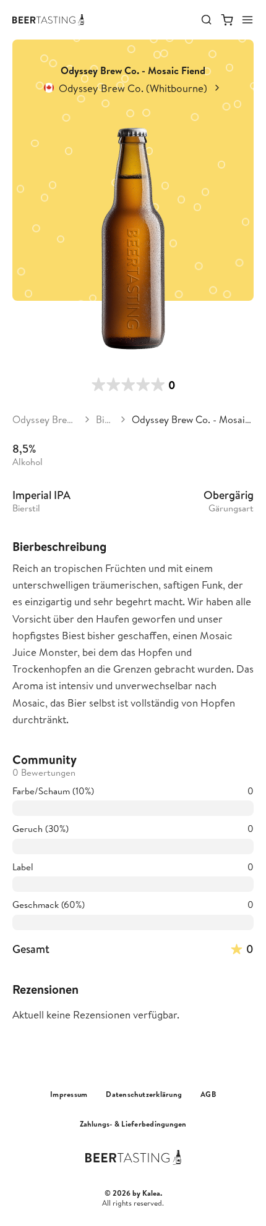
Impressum (68, 1094)
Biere (105, 419)
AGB (208, 1094)
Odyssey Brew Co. (45, 419)
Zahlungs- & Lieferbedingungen (133, 1124)
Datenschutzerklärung (144, 1094)
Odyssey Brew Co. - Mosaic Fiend (193, 419)
